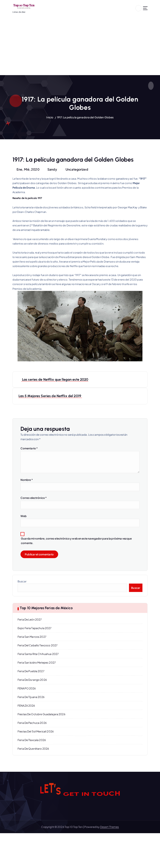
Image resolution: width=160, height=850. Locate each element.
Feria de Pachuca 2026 (32, 722)
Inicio (49, 117)
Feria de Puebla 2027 (31, 671)
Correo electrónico (33, 497)
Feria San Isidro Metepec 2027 (37, 662)
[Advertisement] (80, 45)
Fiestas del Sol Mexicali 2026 (36, 731)
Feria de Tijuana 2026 (31, 697)
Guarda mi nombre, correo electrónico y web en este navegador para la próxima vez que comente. (76, 541)
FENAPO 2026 (27, 688)
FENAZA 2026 (26, 705)
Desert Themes (109, 826)
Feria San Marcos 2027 (32, 636)
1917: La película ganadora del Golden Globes (85, 117)
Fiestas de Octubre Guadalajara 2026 (41, 714)
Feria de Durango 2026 (32, 679)
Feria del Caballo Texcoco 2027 (37, 645)
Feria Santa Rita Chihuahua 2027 (38, 654)
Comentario (29, 448)
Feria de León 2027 (30, 619)
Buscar (22, 581)
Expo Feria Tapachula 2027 (34, 628)
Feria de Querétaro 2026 (33, 748)
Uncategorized (77, 169)
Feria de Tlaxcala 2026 (32, 740)
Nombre (26, 479)
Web (23, 516)
